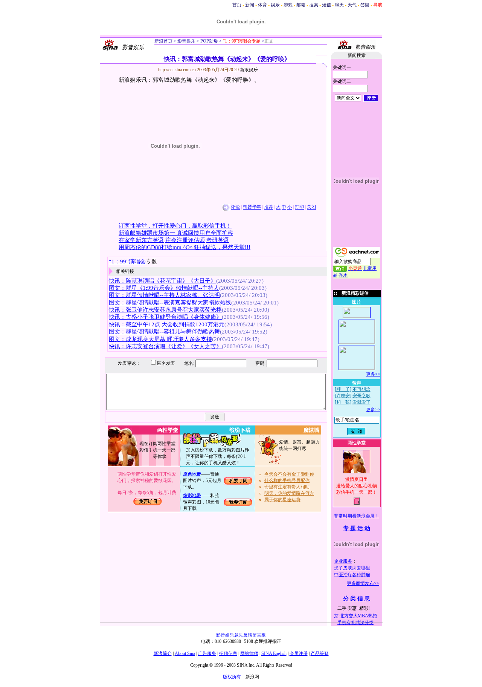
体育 (262, 5)
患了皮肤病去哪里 (352, 568)
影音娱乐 (186, 41)
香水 (343, 275)
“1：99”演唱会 (127, 262)
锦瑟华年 (252, 207)
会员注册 (299, 653)
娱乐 (275, 5)
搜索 (313, 5)
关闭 (311, 207)
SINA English (274, 653)
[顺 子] (343, 389)
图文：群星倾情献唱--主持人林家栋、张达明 (164, 295)
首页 (236, 5)
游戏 (288, 5)
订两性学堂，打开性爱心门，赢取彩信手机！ (175, 226)
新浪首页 (163, 41)
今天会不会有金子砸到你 (289, 474)
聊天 (339, 5)
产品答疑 (320, 653)
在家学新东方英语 (141, 240)
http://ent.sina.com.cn (177, 69)
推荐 (268, 207)
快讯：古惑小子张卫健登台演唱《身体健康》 (165, 317)
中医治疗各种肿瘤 (352, 574)
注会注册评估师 (185, 240)
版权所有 (232, 676)
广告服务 (207, 653)
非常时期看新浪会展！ (356, 516)
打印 (299, 207)
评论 (235, 207)
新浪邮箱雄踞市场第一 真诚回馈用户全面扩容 (176, 233)
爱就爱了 (361, 402)
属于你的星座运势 (282, 499)
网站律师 (249, 653)
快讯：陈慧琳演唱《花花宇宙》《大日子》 (162, 281)
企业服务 (343, 561)
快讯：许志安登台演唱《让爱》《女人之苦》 (165, 346)
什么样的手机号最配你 (287, 480)
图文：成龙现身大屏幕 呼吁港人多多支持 (160, 339)
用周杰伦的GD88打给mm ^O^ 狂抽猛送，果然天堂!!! (184, 247)
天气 (352, 5)
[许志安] (343, 395)
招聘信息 (228, 653)
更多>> (373, 374)
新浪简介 (163, 653)
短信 (326, 5)
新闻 (249, 5)
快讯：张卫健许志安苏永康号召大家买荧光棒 (165, 310)
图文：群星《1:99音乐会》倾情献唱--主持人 (164, 288)
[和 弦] (343, 402)
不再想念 (361, 389)
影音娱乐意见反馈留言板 (241, 635)
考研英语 (217, 240)
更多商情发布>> (363, 583)
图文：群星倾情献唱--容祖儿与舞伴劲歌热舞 (164, 332)
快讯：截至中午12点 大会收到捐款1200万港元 (166, 324)
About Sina (185, 653)
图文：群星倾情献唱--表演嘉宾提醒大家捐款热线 (170, 303)
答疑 (364, 5)
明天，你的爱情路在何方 (289, 493)
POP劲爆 (208, 41)
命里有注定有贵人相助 (287, 487)
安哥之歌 (361, 395)
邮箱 (300, 5)
